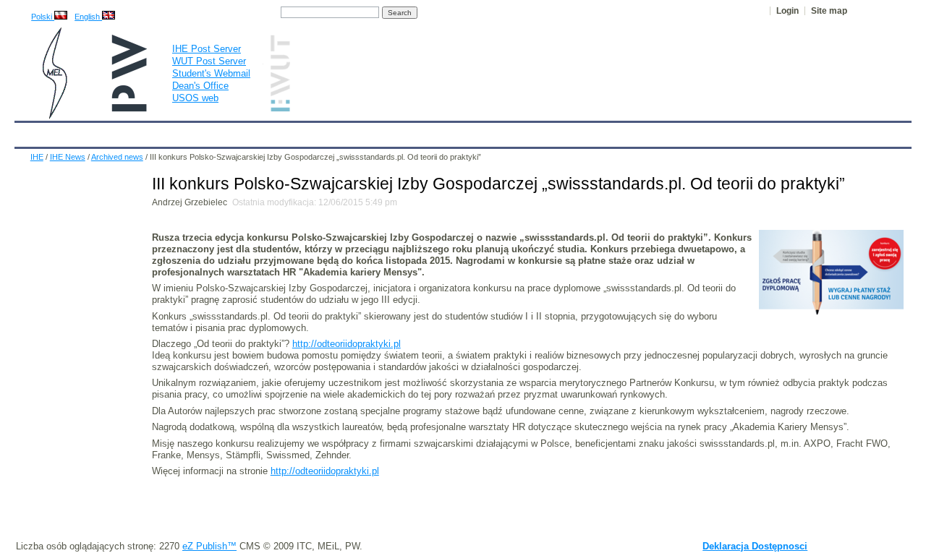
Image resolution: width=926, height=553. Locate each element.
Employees (255, 132)
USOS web (195, 98)
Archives (500, 132)
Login (787, 11)
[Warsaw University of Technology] (130, 108)
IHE (33, 132)
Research (384, 132)
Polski (42, 16)
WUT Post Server (209, 61)
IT (544, 132)
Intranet (631, 132)
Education (321, 132)
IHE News (142, 132)
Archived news (117, 157)
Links (582, 132)
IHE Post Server (206, 48)
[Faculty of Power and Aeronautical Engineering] (53, 116)
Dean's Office (200, 85)
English (88, 16)
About (197, 132)
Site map (829, 11)
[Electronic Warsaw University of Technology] (278, 108)
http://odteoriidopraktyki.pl (346, 343)
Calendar (81, 132)
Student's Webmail (211, 73)
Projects (442, 132)
